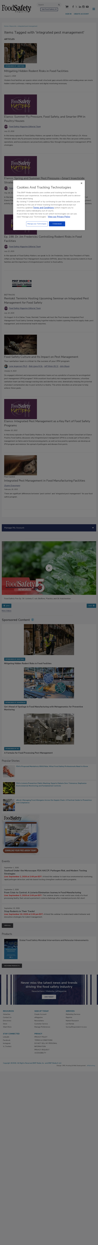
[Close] (81, 183)
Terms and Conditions (43, 207)
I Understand (57, 224)
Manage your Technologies (36, 224)
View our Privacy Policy (59, 216)
